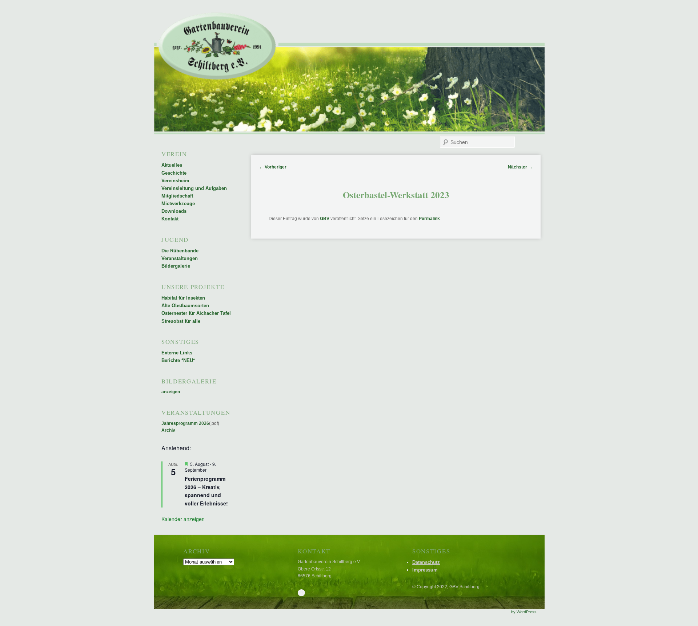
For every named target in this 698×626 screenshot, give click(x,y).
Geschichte (173, 173)
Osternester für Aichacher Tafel (196, 313)
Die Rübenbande (179, 250)
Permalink (429, 218)
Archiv (168, 430)
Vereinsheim (175, 180)
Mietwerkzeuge (178, 203)
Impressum (425, 570)
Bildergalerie (175, 266)
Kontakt (169, 218)
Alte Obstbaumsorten (185, 305)
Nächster (520, 167)
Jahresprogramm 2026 (185, 423)
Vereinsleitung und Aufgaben (194, 188)
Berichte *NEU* (178, 360)
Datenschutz (426, 562)
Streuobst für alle (180, 321)
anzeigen (170, 391)
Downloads (173, 211)
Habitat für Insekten (183, 298)
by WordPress (524, 612)
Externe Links (176, 352)
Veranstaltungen (179, 258)
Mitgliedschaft (177, 196)
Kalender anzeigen (183, 519)
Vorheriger (272, 167)
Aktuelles (171, 165)
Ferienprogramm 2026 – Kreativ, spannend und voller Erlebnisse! (206, 491)
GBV (324, 218)
